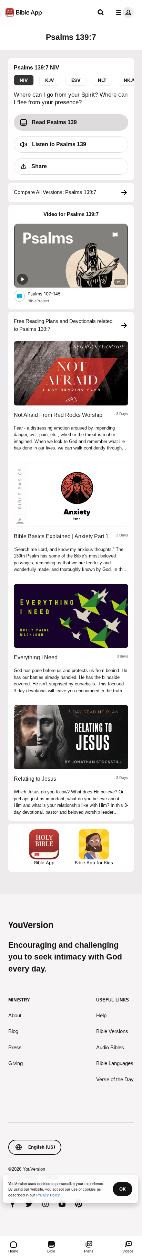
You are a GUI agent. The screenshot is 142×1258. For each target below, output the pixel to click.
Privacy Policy (48, 1194)
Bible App (44, 862)
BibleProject (38, 301)
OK (122, 1189)
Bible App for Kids (94, 862)
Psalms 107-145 (50, 293)
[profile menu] (123, 12)
